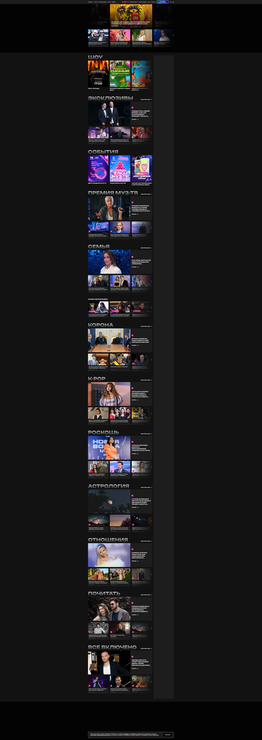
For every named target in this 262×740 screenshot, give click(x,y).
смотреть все (145, 99)
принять (168, 734)
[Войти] (173, 2)
